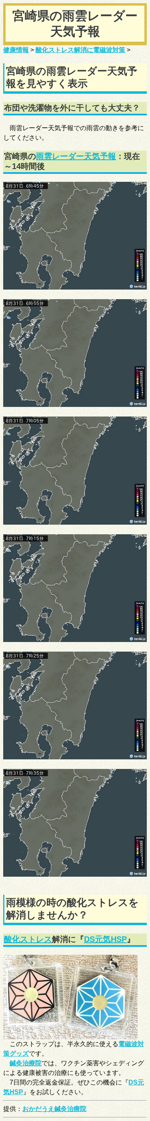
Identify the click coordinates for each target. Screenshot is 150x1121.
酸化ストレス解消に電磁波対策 (80, 49)
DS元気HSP (105, 939)
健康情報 (16, 49)
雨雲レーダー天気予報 (76, 156)
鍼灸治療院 (26, 1063)
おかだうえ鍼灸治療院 (54, 1108)
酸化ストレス (28, 939)
